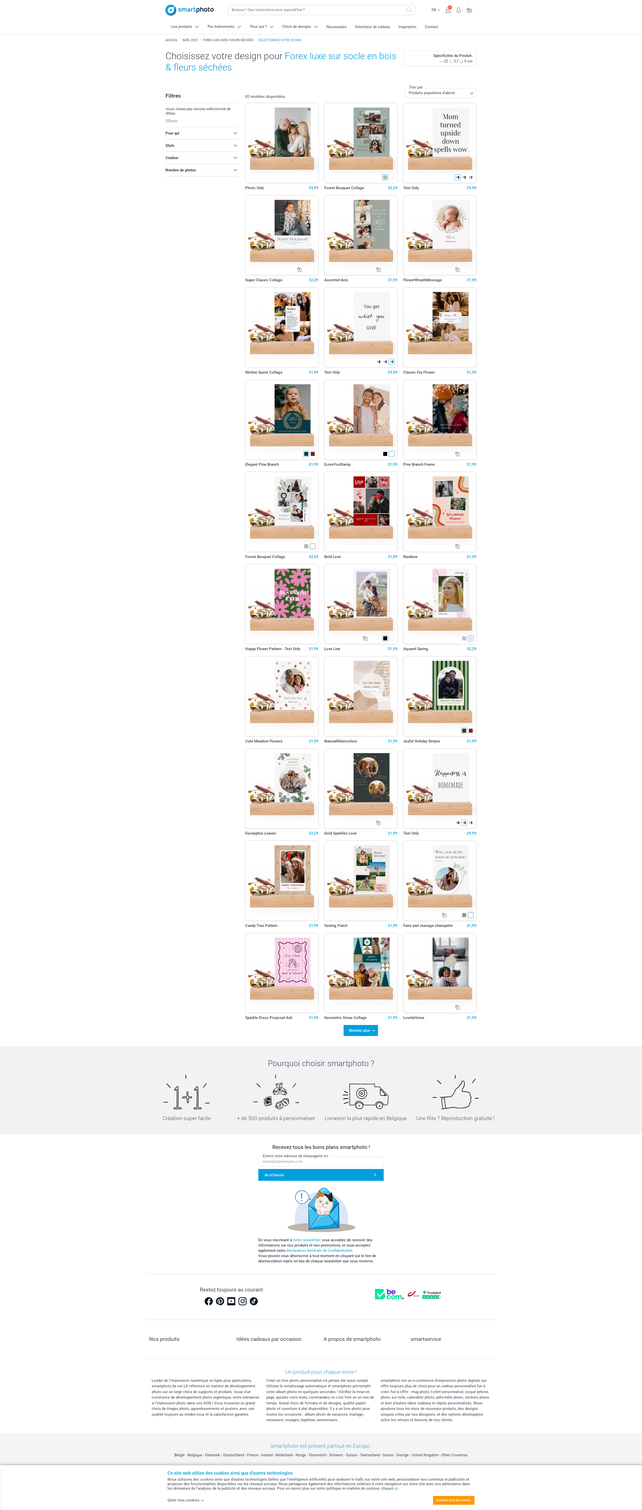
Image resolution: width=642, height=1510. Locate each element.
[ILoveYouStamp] (361, 420)
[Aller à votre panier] (469, 9)
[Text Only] (440, 143)
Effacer (172, 121)
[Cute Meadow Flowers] (282, 696)
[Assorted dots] (361, 235)
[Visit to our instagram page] (242, 1301)
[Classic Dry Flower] (440, 327)
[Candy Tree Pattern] (282, 881)
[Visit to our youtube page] (231, 1301)
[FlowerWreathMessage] (440, 235)
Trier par (416, 87)
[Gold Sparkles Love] (361, 788)
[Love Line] (361, 604)
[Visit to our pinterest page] (220, 1301)
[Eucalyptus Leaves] (282, 788)
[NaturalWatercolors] (361, 696)
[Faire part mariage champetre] (440, 881)
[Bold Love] (361, 512)
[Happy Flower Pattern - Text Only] (282, 604)
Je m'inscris (274, 1175)
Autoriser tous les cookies (453, 1500)
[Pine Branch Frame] (440, 420)
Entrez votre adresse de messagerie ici (295, 1156)
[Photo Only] (282, 143)
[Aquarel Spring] (440, 604)
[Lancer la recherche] (409, 10)
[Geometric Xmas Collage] (361, 973)
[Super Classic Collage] (282, 235)
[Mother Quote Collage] (282, 327)
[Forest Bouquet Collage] (361, 143)
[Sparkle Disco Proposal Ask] (282, 973)
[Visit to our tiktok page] (254, 1301)
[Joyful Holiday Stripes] (440, 696)
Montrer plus (359, 1030)
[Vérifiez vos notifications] (458, 9)
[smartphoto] (189, 10)
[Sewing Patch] (361, 881)
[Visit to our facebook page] (208, 1301)
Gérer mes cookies (183, 1500)
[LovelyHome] (440, 973)
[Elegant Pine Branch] (282, 420)
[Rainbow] (440, 512)
